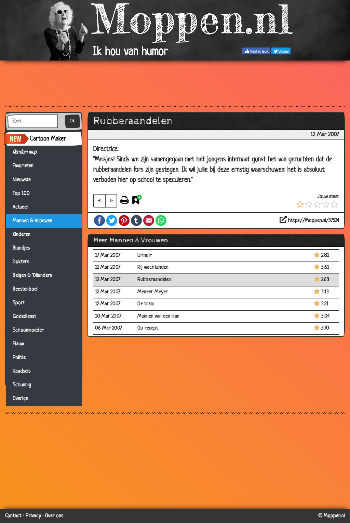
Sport (19, 303)
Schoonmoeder (28, 330)
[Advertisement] (175, 83)
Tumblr (136, 220)
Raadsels (21, 371)
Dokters (21, 262)
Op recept (147, 328)
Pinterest (124, 220)
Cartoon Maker (48, 138)
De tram (145, 304)
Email (148, 220)
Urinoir (144, 255)
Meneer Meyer (152, 292)
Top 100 (21, 194)
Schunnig (22, 385)
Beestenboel (25, 289)
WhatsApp (161, 220)
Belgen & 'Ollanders (32, 276)
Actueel (20, 207)
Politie (19, 358)
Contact (13, 516)
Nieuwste (22, 180)
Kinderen (21, 235)
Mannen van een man (158, 316)
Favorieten (26, 166)
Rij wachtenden (153, 267)
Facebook (99, 220)
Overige (20, 399)
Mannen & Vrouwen (32, 221)
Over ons (54, 516)
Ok (72, 121)
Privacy (33, 516)
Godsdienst (24, 317)
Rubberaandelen (154, 280)
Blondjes (21, 248)
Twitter (111, 220)
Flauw (18, 344)
